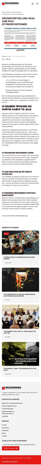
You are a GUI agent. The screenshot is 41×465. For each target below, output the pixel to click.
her (27, 216)
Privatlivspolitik (13, 461)
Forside (3, 12)
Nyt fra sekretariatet (16, 12)
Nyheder (8, 12)
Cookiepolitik (5, 461)
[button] (3, 59)
